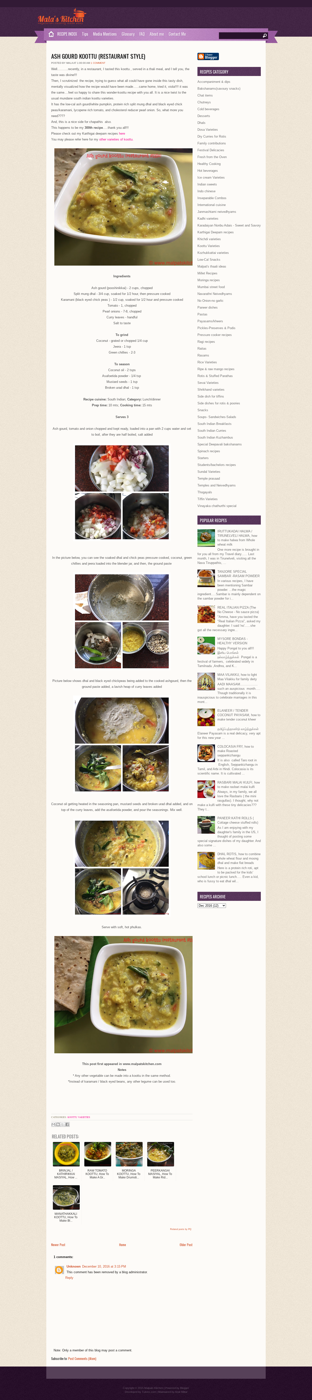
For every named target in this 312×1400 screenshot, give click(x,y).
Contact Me (177, 34)
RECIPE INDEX (67, 34)
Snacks (202, 410)
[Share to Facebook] (67, 1124)
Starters (203, 458)
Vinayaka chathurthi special (216, 506)
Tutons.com (149, 1391)
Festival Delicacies (210, 150)
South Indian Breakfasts (214, 424)
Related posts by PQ (180, 1229)
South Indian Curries (211, 430)
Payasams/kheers (210, 321)
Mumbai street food (211, 287)
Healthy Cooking (209, 164)
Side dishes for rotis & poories (218, 403)
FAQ (142, 34)
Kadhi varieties (207, 218)
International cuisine (211, 205)
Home (122, 1244)
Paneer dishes (207, 307)
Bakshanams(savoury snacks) (218, 88)
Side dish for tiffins (210, 396)
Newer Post (58, 1244)
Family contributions (211, 143)
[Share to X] (62, 1124)
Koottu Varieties (79, 1117)
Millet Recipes (207, 273)
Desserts (203, 116)
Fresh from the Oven (212, 157)
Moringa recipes (208, 280)
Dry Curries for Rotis (211, 136)
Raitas (201, 348)
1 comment (98, 63)
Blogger (184, 1388)
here (122, 133)
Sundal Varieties (208, 472)
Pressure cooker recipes (214, 335)
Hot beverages (207, 170)
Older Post (186, 1244)
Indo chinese (206, 191)
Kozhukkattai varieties (213, 253)
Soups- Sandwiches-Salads (216, 417)
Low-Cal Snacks (208, 259)
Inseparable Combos (211, 198)
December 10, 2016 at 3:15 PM (104, 1266)
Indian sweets (207, 184)
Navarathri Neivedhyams (214, 294)
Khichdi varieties (209, 239)
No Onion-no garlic (210, 300)
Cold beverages (208, 109)
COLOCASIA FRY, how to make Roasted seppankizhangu (235, 751)
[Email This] (53, 1124)
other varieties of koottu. (116, 139)
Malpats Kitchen (153, 1388)
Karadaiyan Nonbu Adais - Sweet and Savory (229, 225)
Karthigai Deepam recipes (215, 232)
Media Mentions (105, 34)
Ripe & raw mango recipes (215, 369)
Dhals (201, 123)
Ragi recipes (206, 342)
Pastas (202, 314)
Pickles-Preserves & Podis (216, 328)
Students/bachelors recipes (216, 465)
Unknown (74, 1266)
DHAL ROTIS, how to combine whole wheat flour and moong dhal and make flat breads (239, 858)
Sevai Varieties (208, 383)
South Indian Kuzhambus (215, 437)
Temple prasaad (208, 478)
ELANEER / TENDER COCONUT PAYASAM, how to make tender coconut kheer (238, 715)
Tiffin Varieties (207, 499)
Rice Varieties (207, 362)
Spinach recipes (208, 451)
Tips (85, 34)
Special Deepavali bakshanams (219, 444)
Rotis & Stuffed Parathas (215, 376)
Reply (69, 1278)
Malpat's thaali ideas (211, 266)
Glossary (128, 34)
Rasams (203, 355)
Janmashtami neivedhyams (216, 212)
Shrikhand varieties (210, 389)
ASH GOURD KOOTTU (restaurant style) (98, 56)
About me (157, 34)
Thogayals (204, 492)
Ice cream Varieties (211, 177)
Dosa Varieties (207, 129)
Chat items (205, 95)
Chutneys (204, 102)
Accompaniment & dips (213, 82)
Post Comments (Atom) (82, 1358)
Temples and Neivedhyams (216, 485)
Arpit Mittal (181, 1391)
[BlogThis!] (58, 1124)
